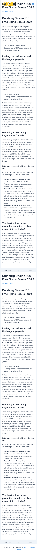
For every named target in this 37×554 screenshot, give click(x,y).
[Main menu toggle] (33, 4)
